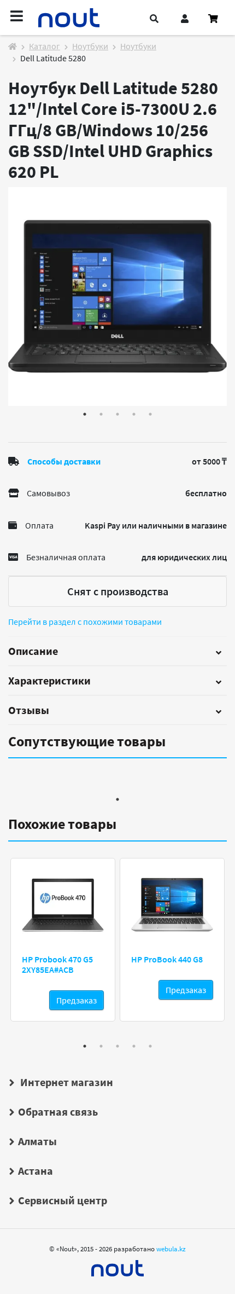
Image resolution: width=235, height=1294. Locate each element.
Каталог (44, 45)
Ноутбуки (90, 45)
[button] (154, 18)
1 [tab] (84, 414)
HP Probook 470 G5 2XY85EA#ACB (57, 964)
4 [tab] (133, 414)
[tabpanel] (117, 296)
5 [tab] (150, 414)
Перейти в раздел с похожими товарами (85, 621)
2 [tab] (101, 414)
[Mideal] (117, 1265)
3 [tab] (117, 414)
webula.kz (171, 1248)
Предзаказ (76, 1000)
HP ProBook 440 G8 (167, 959)
